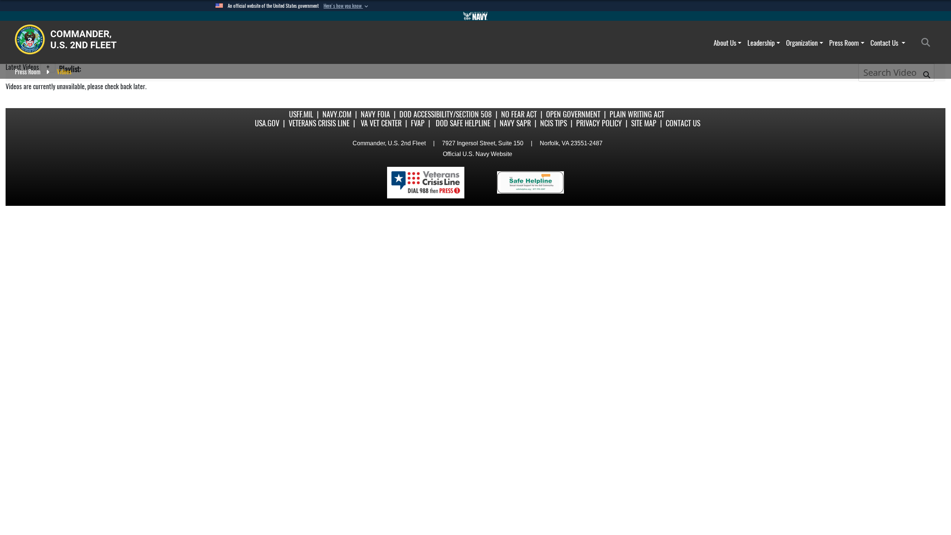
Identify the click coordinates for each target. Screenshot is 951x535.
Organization (802, 43)
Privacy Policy (599, 123)
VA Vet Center (381, 123)
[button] (347, 6)
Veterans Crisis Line (319, 123)
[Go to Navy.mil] (475, 16)
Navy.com (336, 114)
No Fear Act (519, 114)
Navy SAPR (515, 123)
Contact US (683, 123)
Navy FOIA (375, 114)
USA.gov (267, 123)
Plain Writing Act (637, 114)
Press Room (844, 43)
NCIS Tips (553, 123)
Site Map (643, 123)
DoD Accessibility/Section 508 (445, 114)
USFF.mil (301, 114)
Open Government (573, 114)
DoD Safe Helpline (463, 123)
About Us (725, 43)
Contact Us (885, 43)
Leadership (761, 43)
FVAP (418, 123)
